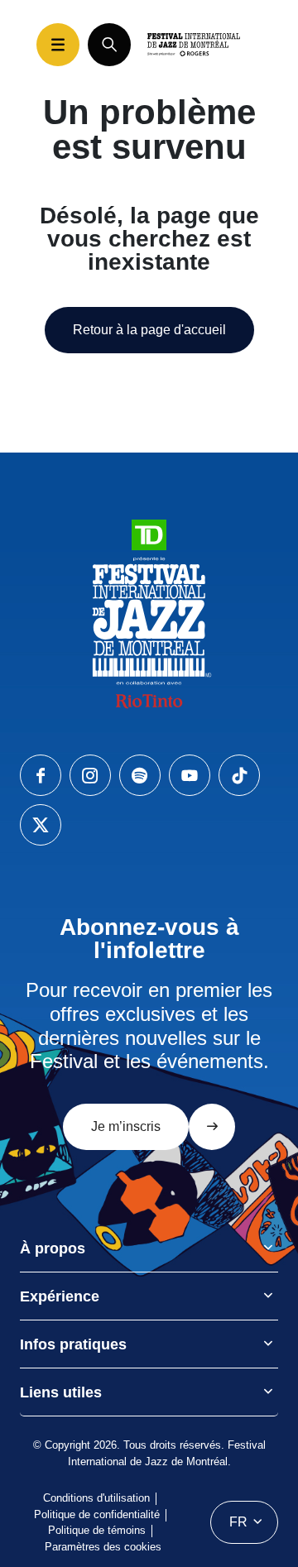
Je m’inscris (126, 1126)
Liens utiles (61, 1392)
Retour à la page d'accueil (149, 330)
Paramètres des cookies (103, 1547)
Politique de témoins (97, 1530)
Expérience (59, 1296)
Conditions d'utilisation (96, 1498)
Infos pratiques (73, 1344)
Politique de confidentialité (97, 1514)
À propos (52, 1248)
